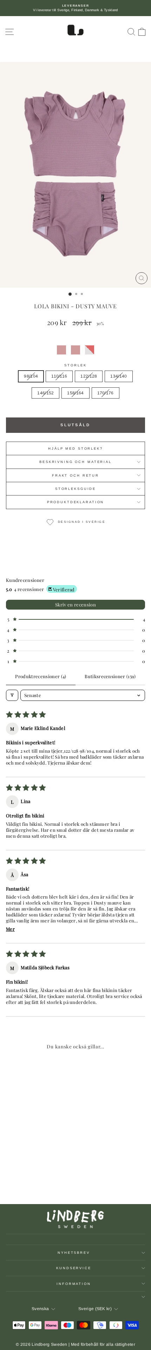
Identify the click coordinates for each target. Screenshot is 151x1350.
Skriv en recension (75, 604)
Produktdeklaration (75, 502)
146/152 (45, 393)
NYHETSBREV (74, 1252)
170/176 (105, 393)
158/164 (75, 393)
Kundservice (73, 1268)
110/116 (59, 376)
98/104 (31, 376)
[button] (61, 349)
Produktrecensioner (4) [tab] (40, 676)
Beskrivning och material (75, 462)
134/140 (118, 376)
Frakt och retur (75, 475)
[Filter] (12, 695)
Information (74, 1284)
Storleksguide (75, 489)
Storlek (75, 365)
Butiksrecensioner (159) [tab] (110, 676)
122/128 (88, 376)
